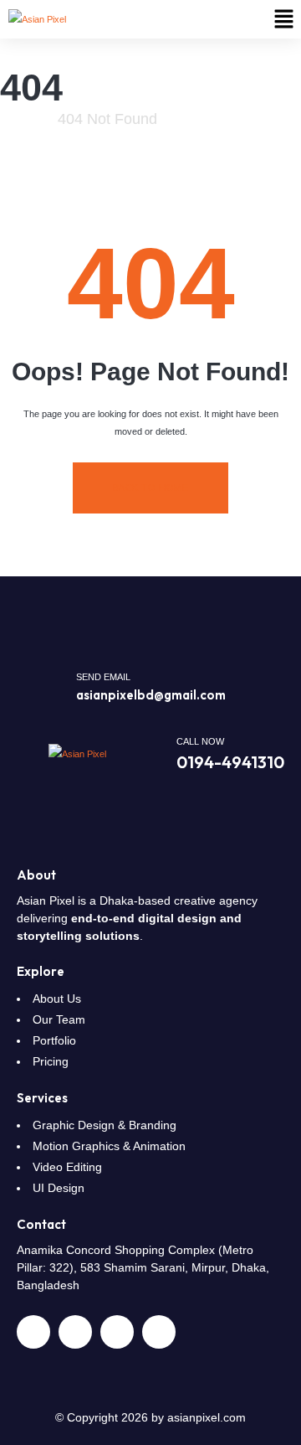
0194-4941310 (230, 761)
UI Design (58, 1188)
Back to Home (150, 488)
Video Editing (67, 1167)
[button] (284, 19)
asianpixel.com (206, 1417)
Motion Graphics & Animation (109, 1146)
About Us (57, 998)
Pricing (51, 1061)
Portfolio (54, 1040)
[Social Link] (33, 1332)
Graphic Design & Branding (104, 1125)
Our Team (59, 1019)
